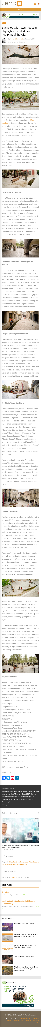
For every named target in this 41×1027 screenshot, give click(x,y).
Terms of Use (18, 1020)
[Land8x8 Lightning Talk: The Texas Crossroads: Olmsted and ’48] (7, 942)
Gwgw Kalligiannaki (16, 39)
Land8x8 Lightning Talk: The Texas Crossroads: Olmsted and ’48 (26, 935)
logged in (14, 877)
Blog (4, 23)
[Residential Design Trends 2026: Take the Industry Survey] (7, 952)
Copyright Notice (25, 1018)
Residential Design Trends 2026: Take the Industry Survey (25, 946)
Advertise (36, 1018)
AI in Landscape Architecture (24, 956)
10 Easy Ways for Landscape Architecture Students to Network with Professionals (20, 846)
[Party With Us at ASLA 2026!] (7, 931)
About (37, 1022)
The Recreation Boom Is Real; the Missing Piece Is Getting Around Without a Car (26, 969)
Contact (8, 1020)
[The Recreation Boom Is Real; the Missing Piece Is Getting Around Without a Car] (7, 974)
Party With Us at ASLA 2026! (24, 923)
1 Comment (12, 42)
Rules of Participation (32, 1020)
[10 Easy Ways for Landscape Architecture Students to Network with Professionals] (20, 830)
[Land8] (12, 7)
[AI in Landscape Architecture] (7, 963)
